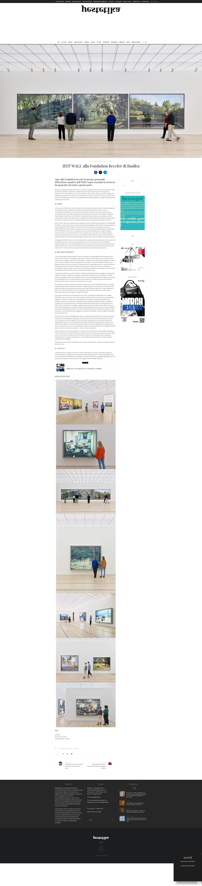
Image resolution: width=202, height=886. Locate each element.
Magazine (68, 1)
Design (70, 42)
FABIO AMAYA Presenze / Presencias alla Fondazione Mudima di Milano (96, 765)
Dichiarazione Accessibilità (94, 811)
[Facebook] (152, 1)
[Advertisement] (101, 28)
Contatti (111, 1)
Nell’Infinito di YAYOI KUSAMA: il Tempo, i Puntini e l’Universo (135, 803)
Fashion (86, 42)
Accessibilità (145, 1)
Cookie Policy (136, 1)
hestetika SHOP (76, 1)
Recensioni (114, 42)
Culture (64, 42)
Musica (93, 42)
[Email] (100, 172)
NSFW (128, 42)
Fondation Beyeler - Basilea (66, 748)
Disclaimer (119, 1)
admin (90, 161)
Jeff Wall (77, 748)
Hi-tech (99, 42)
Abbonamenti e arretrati (100, 1)
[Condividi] (95, 172)
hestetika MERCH (87, 1)
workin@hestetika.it (95, 797)
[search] (143, 185)
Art (59, 42)
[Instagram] (154, 1)
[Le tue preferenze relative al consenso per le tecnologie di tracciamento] (199, 883)
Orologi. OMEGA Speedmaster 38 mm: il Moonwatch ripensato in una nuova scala (136, 819)
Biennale (122, 42)
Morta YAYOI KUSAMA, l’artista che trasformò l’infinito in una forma (135, 811)
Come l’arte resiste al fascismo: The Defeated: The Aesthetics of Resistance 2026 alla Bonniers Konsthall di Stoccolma (136, 795)
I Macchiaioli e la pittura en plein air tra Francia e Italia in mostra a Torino (74, 765)
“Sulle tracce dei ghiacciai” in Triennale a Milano (84, 369)
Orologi (132, 816)
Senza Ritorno (136, 42)
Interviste (106, 42)
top (129, 790)
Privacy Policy (127, 1)
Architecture (78, 42)
